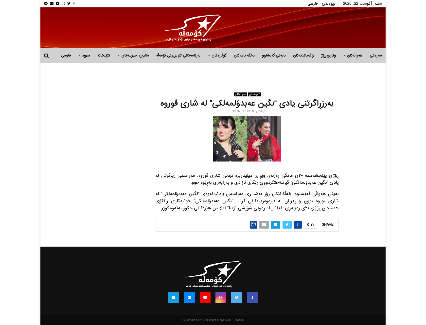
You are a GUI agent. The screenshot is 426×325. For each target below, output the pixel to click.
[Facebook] (252, 297)
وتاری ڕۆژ (328, 55)
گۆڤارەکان (219, 55)
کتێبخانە (103, 55)
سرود (86, 55)
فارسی (312, 3)
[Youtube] (205, 297)
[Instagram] (220, 297)
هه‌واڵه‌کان (354, 55)
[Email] (189, 297)
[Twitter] (236, 297)
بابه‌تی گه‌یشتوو (274, 55)
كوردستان (254, 94)
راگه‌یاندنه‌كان (303, 55)
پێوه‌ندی (328, 3)
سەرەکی (376, 55)
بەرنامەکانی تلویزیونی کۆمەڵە (178, 55)
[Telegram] (173, 297)
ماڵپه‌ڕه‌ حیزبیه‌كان (135, 55)
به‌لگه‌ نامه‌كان (244, 55)
